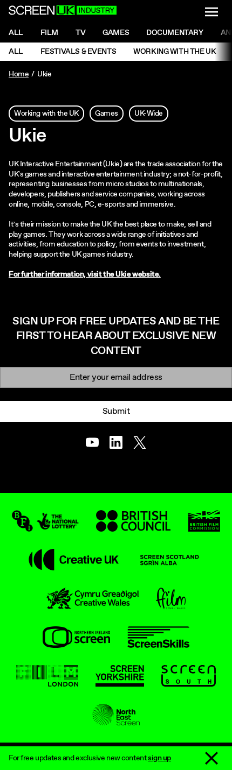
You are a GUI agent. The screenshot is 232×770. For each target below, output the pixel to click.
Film (49, 33)
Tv (80, 33)
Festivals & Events (78, 51)
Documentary (174, 33)
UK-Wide (148, 113)
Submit (116, 411)
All (16, 33)
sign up (159, 758)
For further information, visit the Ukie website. (85, 274)
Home (19, 74)
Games (116, 33)
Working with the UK (174, 51)
